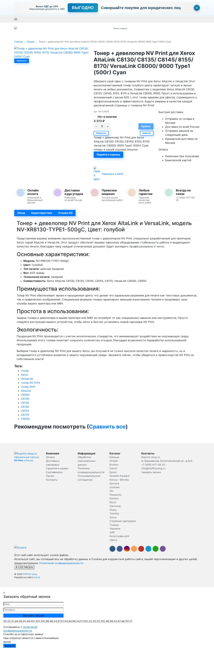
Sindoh (114, 460)
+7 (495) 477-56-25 (88, 19)
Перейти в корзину (108, 154)
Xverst (36, 577)
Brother (114, 464)
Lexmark (115, 487)
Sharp (113, 509)
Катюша (114, 457)
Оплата (50, 457)
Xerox (24, 374)
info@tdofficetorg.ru (153, 468)
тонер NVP (28, 386)
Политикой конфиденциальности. (61, 563)
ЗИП (112, 532)
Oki (111, 491)
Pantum (114, 498)
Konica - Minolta (119, 479)
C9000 (25, 418)
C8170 (25, 414)
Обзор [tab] (21, 212)
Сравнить (146, 133)
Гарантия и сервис (57, 468)
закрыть (10, 645)
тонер (25, 370)
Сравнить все (107, 426)
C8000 (25, 394)
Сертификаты (54, 472)
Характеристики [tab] (41, 212)
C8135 (25, 402)
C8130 (25, 398)
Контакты (52, 479)
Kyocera (114, 483)
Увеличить (22, 61)
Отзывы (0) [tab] (65, 212)
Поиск (153, 28)
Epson (113, 472)
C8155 (25, 410)
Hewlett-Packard (119, 475)
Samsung (115, 506)
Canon (113, 468)
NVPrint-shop (30, 574)
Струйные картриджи (123, 521)
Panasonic (116, 494)
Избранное (101, 133)
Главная (18, 41)
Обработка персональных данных (86, 461)
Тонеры (31, 41)
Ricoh (113, 502)
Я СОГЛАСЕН (24, 567)
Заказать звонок (109, 19)
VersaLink (27, 378)
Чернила (115, 528)
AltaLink (26, 390)
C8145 (25, 406)
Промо (50, 475)
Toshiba (114, 513)
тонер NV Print (30, 382)
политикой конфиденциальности (20, 628)
